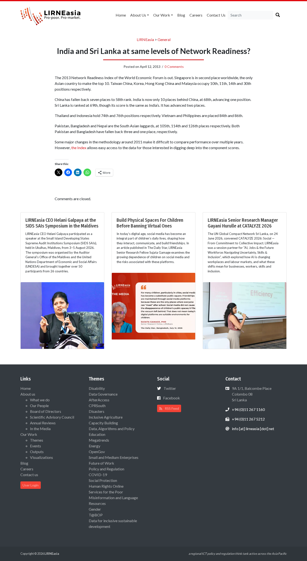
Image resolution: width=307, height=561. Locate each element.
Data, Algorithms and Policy (112, 428)
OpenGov (97, 451)
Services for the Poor (106, 492)
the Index (78, 147)
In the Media (40, 428)
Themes (36, 440)
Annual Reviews (43, 423)
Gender (95, 509)
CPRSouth (97, 405)
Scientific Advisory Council (52, 417)
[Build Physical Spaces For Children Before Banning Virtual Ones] (153, 305)
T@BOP (96, 515)
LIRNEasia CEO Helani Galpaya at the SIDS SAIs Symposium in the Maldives (61, 223)
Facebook (171, 398)
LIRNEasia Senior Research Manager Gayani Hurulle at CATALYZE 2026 (243, 223)
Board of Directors (45, 411)
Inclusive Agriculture (106, 417)
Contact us (216, 15)
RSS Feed (171, 408)
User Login (31, 485)
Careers (195, 15)
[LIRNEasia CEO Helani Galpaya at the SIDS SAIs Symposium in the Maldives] (62, 315)
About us (138, 15)
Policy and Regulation (106, 469)
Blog (181, 15)
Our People (39, 405)
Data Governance (103, 394)
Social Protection (103, 480)
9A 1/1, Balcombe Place (251, 394)
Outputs (37, 451)
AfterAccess (99, 399)
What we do (40, 399)
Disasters (96, 411)
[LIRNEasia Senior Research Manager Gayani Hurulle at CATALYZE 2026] (244, 315)
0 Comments (174, 66)
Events (35, 446)
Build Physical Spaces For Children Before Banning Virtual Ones (150, 223)
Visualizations (41, 457)
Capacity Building (103, 423)
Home (121, 15)
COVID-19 (98, 474)
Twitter (170, 388)
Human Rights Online (106, 486)
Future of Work (101, 463)
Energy (94, 446)
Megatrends (99, 440)
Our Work (161, 15)
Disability (97, 388)
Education (97, 434)
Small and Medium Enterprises (113, 457)
